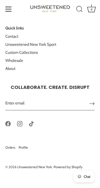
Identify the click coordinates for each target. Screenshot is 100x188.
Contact (11, 36)
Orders (10, 147)
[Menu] (8, 9)
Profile (23, 147)
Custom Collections (21, 52)
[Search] (79, 10)
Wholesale (14, 60)
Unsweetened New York (34, 167)
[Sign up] (92, 103)
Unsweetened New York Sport (30, 44)
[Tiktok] (31, 123)
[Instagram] (19, 123)
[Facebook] (8, 123)
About (10, 68)
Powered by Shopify (68, 167)
